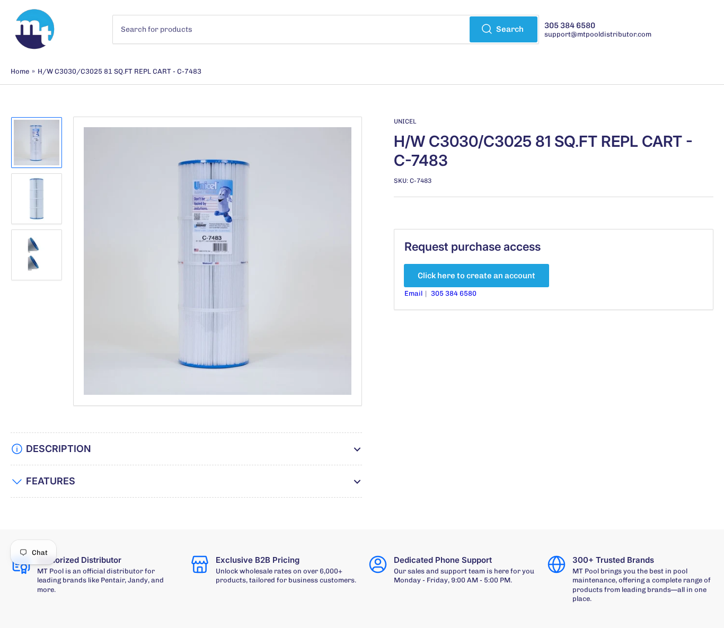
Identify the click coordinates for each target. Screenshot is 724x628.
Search (510, 29)
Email (414, 293)
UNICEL (405, 121)
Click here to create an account (476, 275)
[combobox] (325, 29)
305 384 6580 (453, 293)
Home (20, 71)
